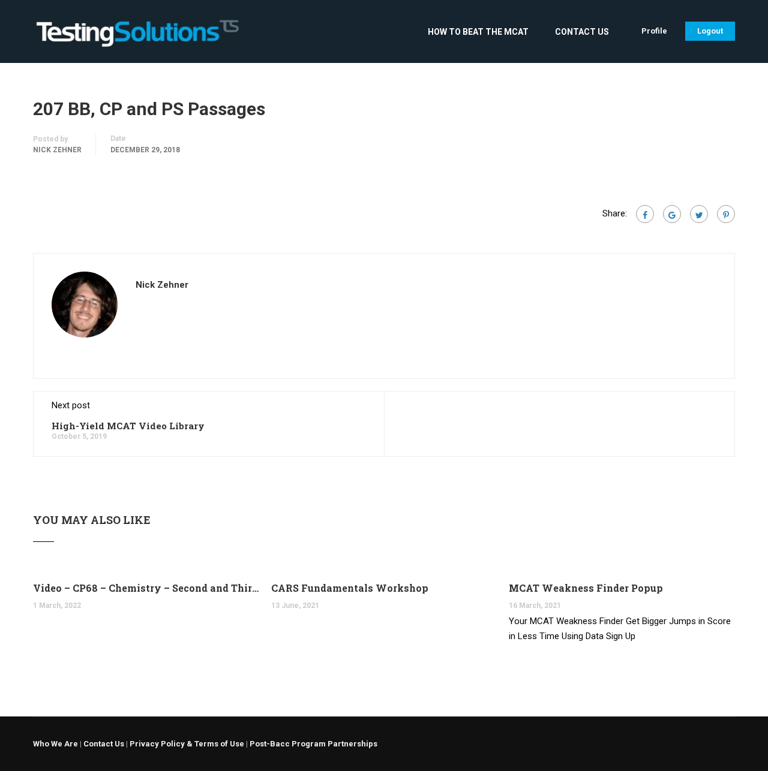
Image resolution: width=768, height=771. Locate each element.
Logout (710, 30)
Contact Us (582, 32)
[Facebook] (645, 214)
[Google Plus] (672, 214)
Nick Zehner (57, 150)
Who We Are (55, 743)
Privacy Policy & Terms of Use (187, 743)
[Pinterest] (726, 214)
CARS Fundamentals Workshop (349, 588)
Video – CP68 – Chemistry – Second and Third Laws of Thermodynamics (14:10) (146, 588)
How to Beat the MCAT (478, 32)
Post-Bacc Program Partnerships (313, 743)
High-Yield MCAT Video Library (128, 426)
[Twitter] (699, 214)
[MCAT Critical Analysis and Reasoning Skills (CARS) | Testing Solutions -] (137, 37)
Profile (654, 30)
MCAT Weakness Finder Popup (586, 588)
